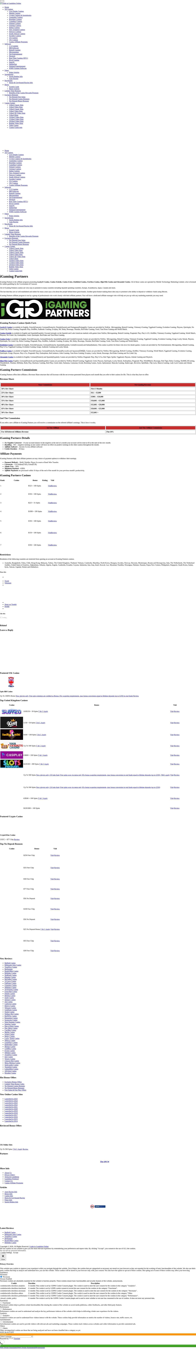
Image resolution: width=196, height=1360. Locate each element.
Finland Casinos (15, 23)
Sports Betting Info (16, 76)
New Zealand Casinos (17, 30)
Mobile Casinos (14, 13)
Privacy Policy (10, 1175)
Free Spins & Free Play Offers (15, 1090)
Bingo (7, 85)
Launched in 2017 (11, 1115)
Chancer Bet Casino (12, 1061)
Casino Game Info (15, 127)
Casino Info (9, 1196)
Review (54, 486)
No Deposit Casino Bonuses (19, 99)
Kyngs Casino (10, 1051)
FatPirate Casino (10, 983)
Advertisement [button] (5, 1320)
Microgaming (14, 52)
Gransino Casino (11, 985)
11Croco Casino (10, 981)
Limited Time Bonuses (13, 91)
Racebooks (8, 81)
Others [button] (2, 1326)
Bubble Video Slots (16, 123)
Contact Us (9, 1181)
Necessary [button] (3, 1275)
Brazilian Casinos (15, 19)
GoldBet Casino (10, 1049)
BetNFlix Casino (11, 1016)
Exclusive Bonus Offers (13, 1082)
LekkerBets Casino (11, 1069)
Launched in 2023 (11, 1103)
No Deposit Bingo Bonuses (19, 101)
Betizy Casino (10, 1036)
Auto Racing (13, 79)
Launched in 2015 (11, 1119)
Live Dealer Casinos (16, 11)
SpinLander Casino (11, 1065)
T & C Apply (43, 711)
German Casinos (15, 26)
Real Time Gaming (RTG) (18, 58)
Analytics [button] (3, 1313)
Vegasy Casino (10, 1059)
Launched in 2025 (11, 1099)
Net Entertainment (15, 54)
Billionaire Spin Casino (13, 965)
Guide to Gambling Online (39, 1246)
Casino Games (10, 103)
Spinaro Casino (10, 1000)
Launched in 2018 (11, 1113)
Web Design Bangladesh (9, 1348)
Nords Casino (9, 1012)
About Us (8, 1173)
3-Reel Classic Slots (16, 105)
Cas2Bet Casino (10, 1030)
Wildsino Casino (10, 987)
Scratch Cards (14, 87)
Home (7, 7)
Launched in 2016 (11, 1117)
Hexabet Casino (10, 1073)
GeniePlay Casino (11, 1042)
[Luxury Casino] (17, 147)
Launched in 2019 (11, 1111)
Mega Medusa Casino (12, 1063)
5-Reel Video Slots (16, 111)
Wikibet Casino (10, 1053)
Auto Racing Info (11, 1192)
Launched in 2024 (11, 1101)
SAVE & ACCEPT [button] (7, 1332)
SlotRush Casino (11, 975)
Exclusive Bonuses (11, 95)
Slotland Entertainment (17, 66)
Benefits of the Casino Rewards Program (23, 93)
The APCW (104, 1162)
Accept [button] (15, 1253)
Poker (7, 70)
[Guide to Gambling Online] (10, 3)
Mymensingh (40, 1348)
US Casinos (13, 38)
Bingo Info (8, 1194)
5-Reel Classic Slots (16, 109)
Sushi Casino (9, 998)
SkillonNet (13, 64)
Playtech (12, 56)
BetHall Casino (10, 963)
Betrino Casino (10, 996)
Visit (49, 486)
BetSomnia (8, 969)
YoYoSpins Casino (11, 989)
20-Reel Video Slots (16, 121)
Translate (17, 1339)
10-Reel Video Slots (16, 117)
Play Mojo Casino (11, 1028)
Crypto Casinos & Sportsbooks (20, 15)
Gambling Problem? (12, 1179)
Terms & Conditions (12, 1177)
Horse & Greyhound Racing (15, 1198)
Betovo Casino (10, 1006)
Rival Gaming (14, 60)
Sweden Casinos (15, 36)
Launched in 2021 (11, 1107)
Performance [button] (4, 1307)
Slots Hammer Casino (12, 1022)
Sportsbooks (9, 74)
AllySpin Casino (10, 1071)
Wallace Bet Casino (12, 1014)
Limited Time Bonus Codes (14, 1084)
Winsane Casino (10, 1008)
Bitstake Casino (10, 977)
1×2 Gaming (13, 46)
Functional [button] (4, 1301)
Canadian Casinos (15, 21)
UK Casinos (13, 40)
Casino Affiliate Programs (18, 42)
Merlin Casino (10, 1032)
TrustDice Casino (11, 967)
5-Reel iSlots (13, 115)
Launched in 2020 (11, 1109)
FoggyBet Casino (11, 992)
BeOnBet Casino (11, 979)
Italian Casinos (14, 28)
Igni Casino (9, 1057)
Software (8, 44)
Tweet (7, 581)
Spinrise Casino (10, 1024)
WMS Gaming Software (18, 68)
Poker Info (8, 1200)
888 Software (14, 48)
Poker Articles (14, 72)
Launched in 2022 (11, 1105)
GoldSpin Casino (11, 1010)
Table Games (13, 125)
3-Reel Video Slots (16, 107)
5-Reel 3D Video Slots (17, 113)
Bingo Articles (14, 89)
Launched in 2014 (11, 1121)
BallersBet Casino (11, 1045)
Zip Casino (8, 1002)
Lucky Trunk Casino (12, 1038)
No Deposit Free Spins (17, 97)
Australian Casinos (16, 17)
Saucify (12, 62)
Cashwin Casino (10, 1004)
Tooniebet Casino (11, 1067)
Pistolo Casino (10, 994)
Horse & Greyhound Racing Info (21, 83)
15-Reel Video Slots (16, 119)
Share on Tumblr (11, 604)
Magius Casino (10, 1047)
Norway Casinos (15, 32)
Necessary (6, 1277)
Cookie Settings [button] (6, 1253)
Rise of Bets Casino (12, 1026)
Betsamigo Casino (11, 1018)
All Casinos (9, 9)
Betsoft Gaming (14, 50)
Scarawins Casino (11, 1020)
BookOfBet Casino (11, 971)
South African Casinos (17, 34)
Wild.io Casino (10, 1040)
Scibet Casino (9, 1034)
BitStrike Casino (10, 973)
